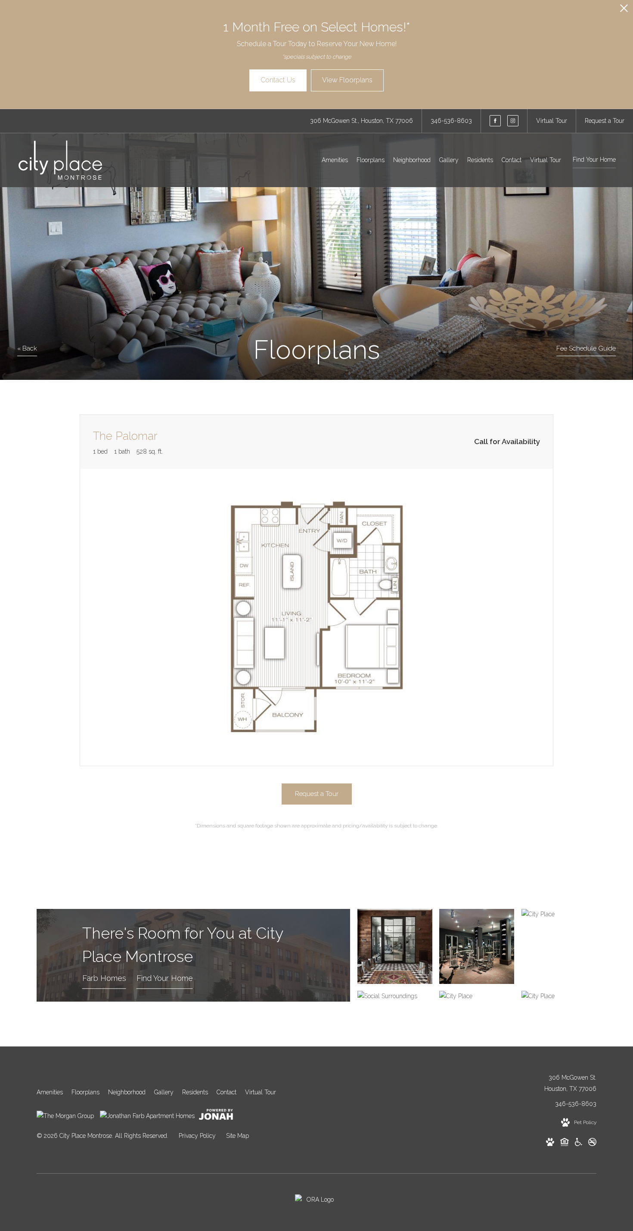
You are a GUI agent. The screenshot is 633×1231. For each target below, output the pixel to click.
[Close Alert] (624, 10)
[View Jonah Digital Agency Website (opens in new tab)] (216, 1116)
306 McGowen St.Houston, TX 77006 (570, 1083)
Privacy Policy (197, 1135)
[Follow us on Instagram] (512, 120)
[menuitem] (334, 160)
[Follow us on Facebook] (495, 120)
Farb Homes (104, 978)
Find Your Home (594, 159)
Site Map (237, 1135)
